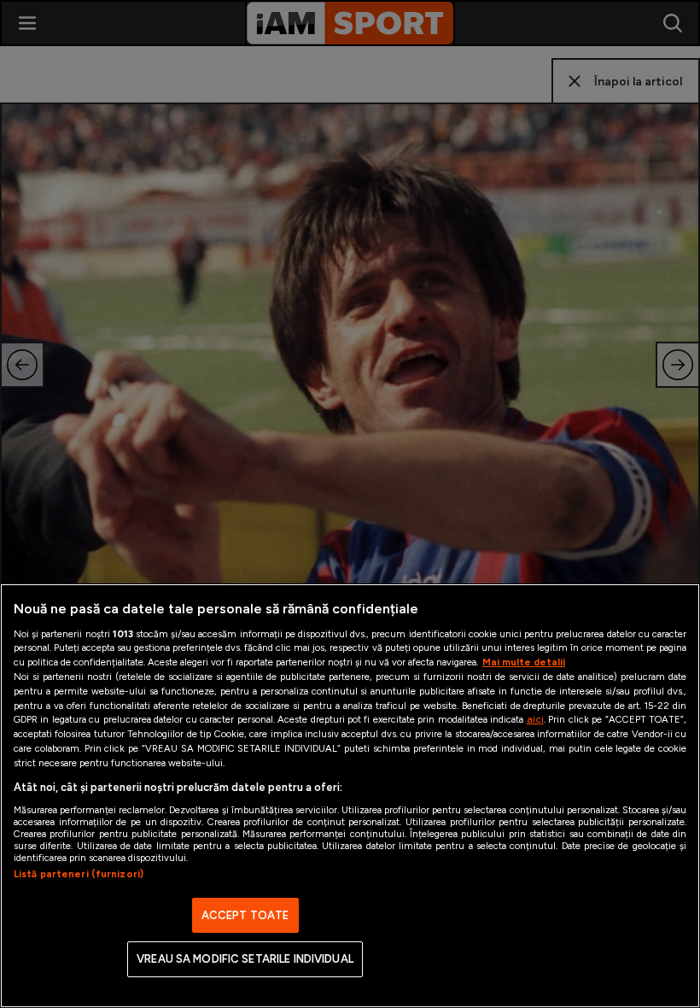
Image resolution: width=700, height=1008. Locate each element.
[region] (350, 795)
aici (535, 718)
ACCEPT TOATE (245, 915)
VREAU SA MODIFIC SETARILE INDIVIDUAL (245, 958)
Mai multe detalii (523, 662)
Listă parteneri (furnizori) (78, 874)
